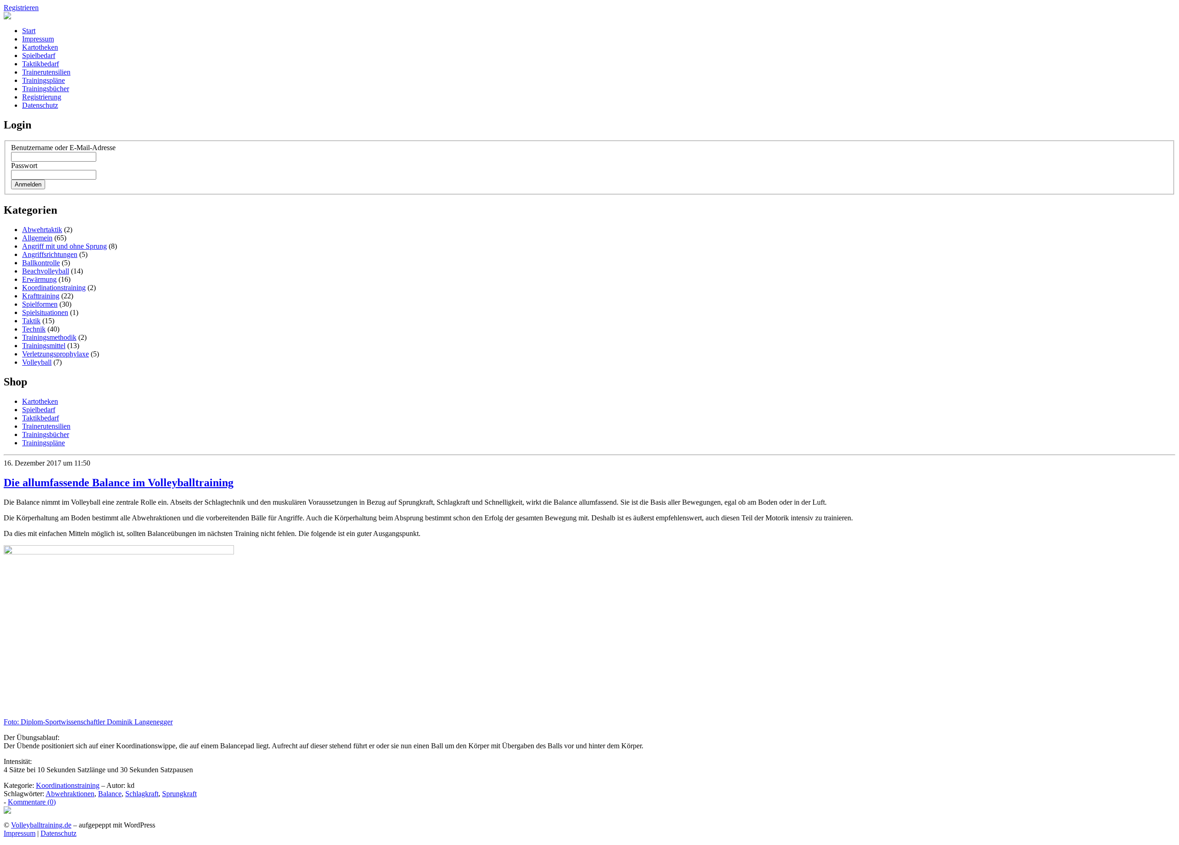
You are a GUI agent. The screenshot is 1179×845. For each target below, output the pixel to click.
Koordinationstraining (54, 287)
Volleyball (37, 362)
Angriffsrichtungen (49, 254)
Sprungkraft (179, 794)
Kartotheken (40, 47)
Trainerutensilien (46, 72)
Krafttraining (40, 296)
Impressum (38, 39)
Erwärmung (39, 279)
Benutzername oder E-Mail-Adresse (63, 148)
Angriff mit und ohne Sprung (64, 246)
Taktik (31, 321)
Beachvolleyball (45, 271)
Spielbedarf (38, 55)
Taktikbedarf (40, 64)
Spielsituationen (45, 312)
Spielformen (40, 304)
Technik (34, 329)
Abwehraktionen (70, 794)
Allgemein (37, 238)
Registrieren (21, 8)
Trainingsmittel (43, 346)
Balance (110, 794)
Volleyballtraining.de (41, 825)
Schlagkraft (141, 794)
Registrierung (41, 97)
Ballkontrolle (41, 263)
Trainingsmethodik (49, 337)
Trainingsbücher (45, 89)
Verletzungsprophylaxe (55, 354)
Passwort (24, 165)
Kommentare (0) (32, 802)
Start (28, 31)
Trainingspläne (43, 80)
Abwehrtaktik (42, 229)
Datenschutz (40, 105)
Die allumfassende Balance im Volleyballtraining (118, 483)
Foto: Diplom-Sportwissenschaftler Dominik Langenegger (88, 722)
